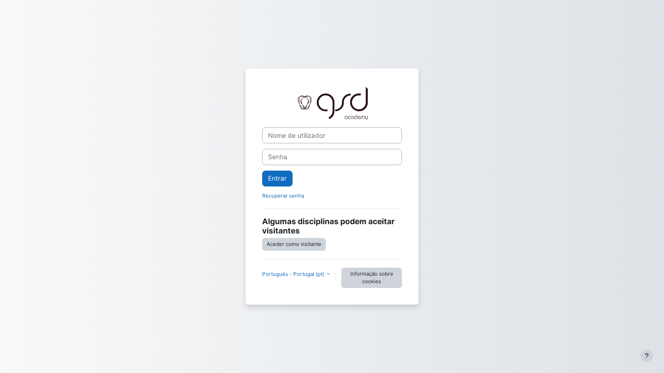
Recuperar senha (283, 195)
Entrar (277, 178)
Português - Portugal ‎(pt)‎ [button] (293, 274)
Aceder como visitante (294, 244)
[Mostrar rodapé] (646, 356)
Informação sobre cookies (371, 277)
